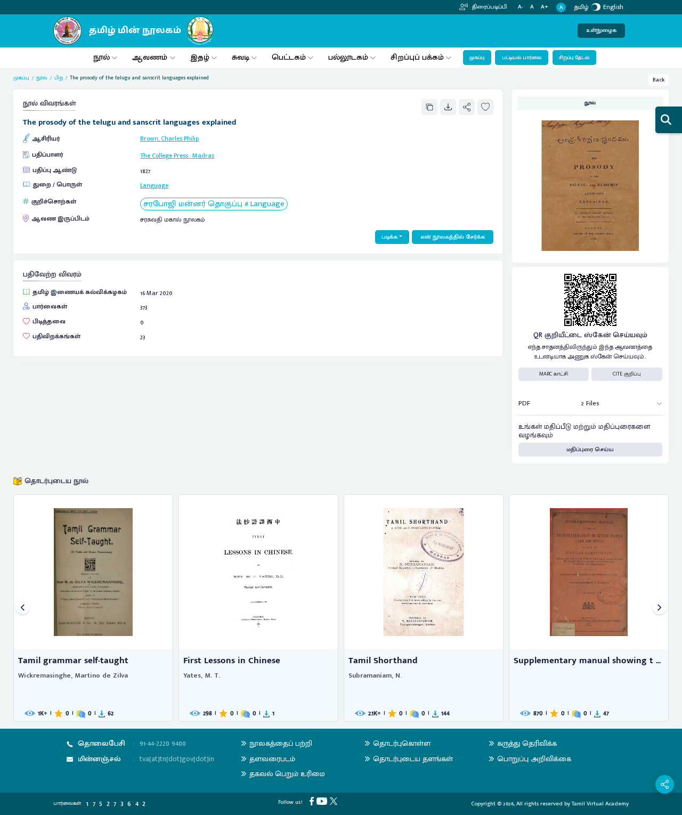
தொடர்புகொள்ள (402, 743)
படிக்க (389, 237)
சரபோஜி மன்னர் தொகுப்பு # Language (214, 204)
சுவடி (240, 57)
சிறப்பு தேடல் (574, 57)
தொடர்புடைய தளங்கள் (413, 758)
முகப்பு (476, 57)
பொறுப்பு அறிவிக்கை (534, 758)
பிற (58, 78)
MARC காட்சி (553, 374)
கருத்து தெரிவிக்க (527, 743)
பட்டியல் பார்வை (522, 57)
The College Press (164, 155)
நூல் (101, 57)
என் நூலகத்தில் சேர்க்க (452, 237)
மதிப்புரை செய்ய (590, 449)
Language (154, 185)
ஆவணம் (150, 57)
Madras (203, 155)
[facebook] (313, 801)
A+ (544, 7)
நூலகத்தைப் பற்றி (280, 743)
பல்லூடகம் (348, 57)
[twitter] (335, 801)
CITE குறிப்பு (627, 374)
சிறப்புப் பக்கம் (417, 57)
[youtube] (323, 801)
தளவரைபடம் (272, 758)
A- (520, 7)
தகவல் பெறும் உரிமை (287, 773)
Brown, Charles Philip (169, 138)
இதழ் (199, 57)
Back (659, 80)
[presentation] (22, 608)
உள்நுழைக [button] (601, 30)
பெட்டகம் (289, 57)
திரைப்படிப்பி (488, 7)
